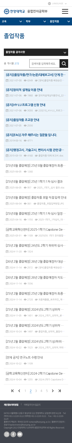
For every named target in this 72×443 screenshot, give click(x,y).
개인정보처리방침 (11, 404)
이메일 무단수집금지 (32, 404)
